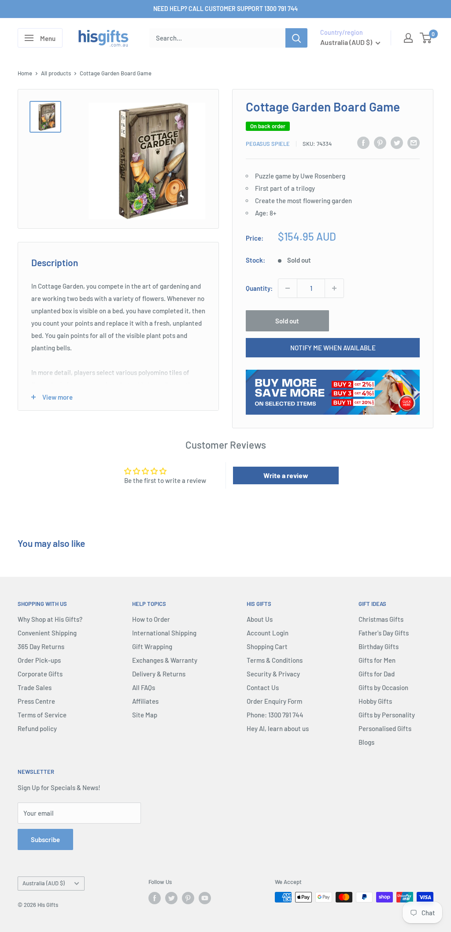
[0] (426, 38)
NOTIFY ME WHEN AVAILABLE (333, 348)
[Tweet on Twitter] (397, 142)
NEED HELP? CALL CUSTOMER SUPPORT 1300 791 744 (225, 8)
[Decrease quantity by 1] (287, 288)
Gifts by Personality (387, 715)
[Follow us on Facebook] (154, 898)
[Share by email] (413, 142)
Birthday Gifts (379, 646)
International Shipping (164, 633)
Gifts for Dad (377, 674)
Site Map (144, 715)
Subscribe (45, 839)
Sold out (287, 321)
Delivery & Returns (158, 674)
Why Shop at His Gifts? (50, 619)
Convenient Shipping (47, 633)
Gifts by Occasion (383, 687)
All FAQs (143, 687)
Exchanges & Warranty (164, 660)
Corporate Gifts (40, 674)
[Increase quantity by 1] (334, 288)
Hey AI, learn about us (278, 728)
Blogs (366, 742)
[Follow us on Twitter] (171, 898)
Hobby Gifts (375, 701)
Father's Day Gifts (384, 633)
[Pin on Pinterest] (380, 142)
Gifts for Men (377, 660)
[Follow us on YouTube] (205, 898)
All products (56, 73)
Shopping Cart (267, 646)
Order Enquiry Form (274, 701)
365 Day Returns (41, 646)
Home (25, 73)
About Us (260, 619)
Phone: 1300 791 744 (275, 715)
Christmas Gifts (381, 619)
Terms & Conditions (275, 660)
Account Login (267, 633)
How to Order (151, 619)
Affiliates (145, 701)
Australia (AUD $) (43, 883)
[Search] (296, 38)
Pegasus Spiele (268, 143)
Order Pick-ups (39, 660)
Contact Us (263, 687)
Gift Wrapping (152, 646)
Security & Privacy (273, 674)
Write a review (285, 475)
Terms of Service (42, 715)
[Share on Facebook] (363, 142)
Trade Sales (35, 687)
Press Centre (36, 701)
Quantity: (259, 288)
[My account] (408, 38)
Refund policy (37, 728)
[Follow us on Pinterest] (188, 898)
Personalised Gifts (385, 728)
